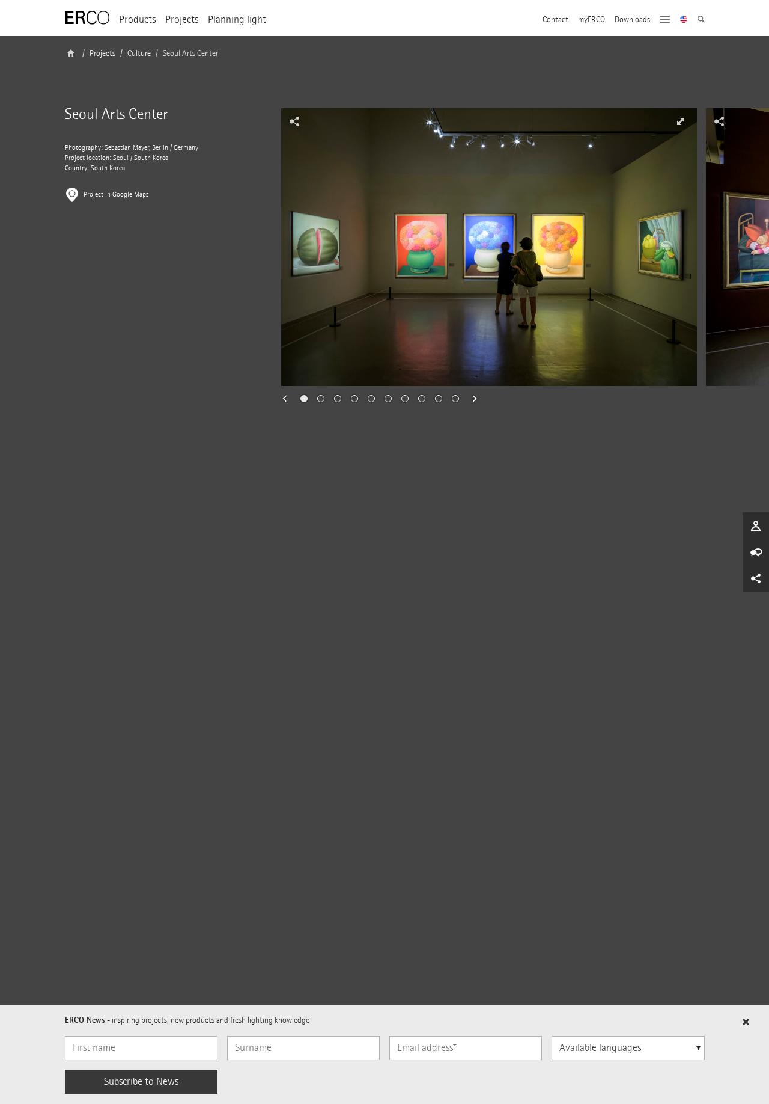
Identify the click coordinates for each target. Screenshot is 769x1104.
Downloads (632, 20)
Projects (181, 19)
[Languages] (684, 20)
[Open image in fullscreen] (680, 121)
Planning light (237, 19)
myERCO (591, 20)
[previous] (288, 398)
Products (137, 19)
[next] (471, 398)
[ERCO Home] (87, 18)
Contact (555, 20)
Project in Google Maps (116, 194)
